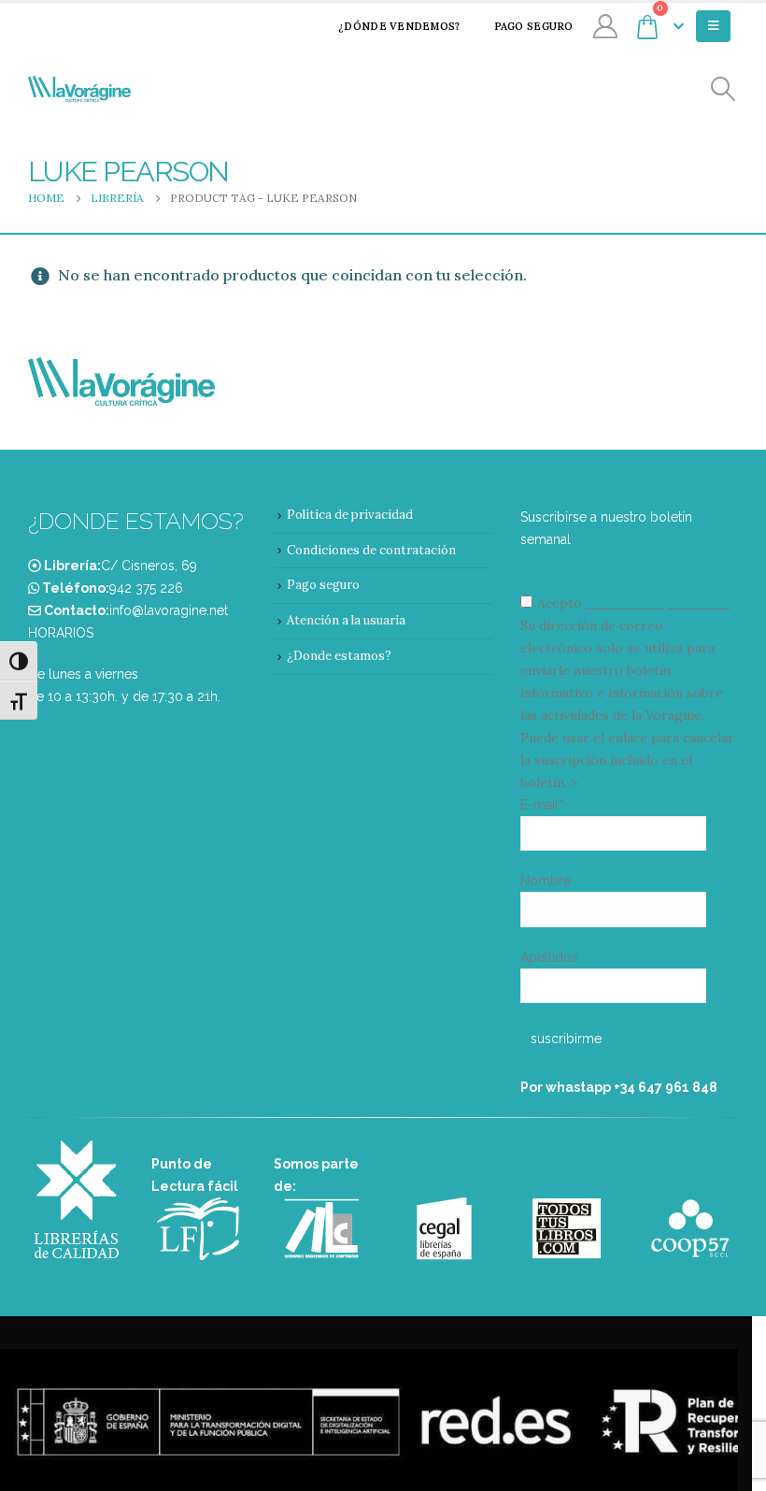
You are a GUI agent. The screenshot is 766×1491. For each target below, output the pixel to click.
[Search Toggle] (723, 89)
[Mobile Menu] (713, 26)
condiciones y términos (658, 603)
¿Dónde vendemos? (399, 26)
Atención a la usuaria (346, 620)
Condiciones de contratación (371, 550)
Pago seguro (534, 26)
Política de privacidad (350, 515)
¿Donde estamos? (339, 656)
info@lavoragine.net (168, 610)
